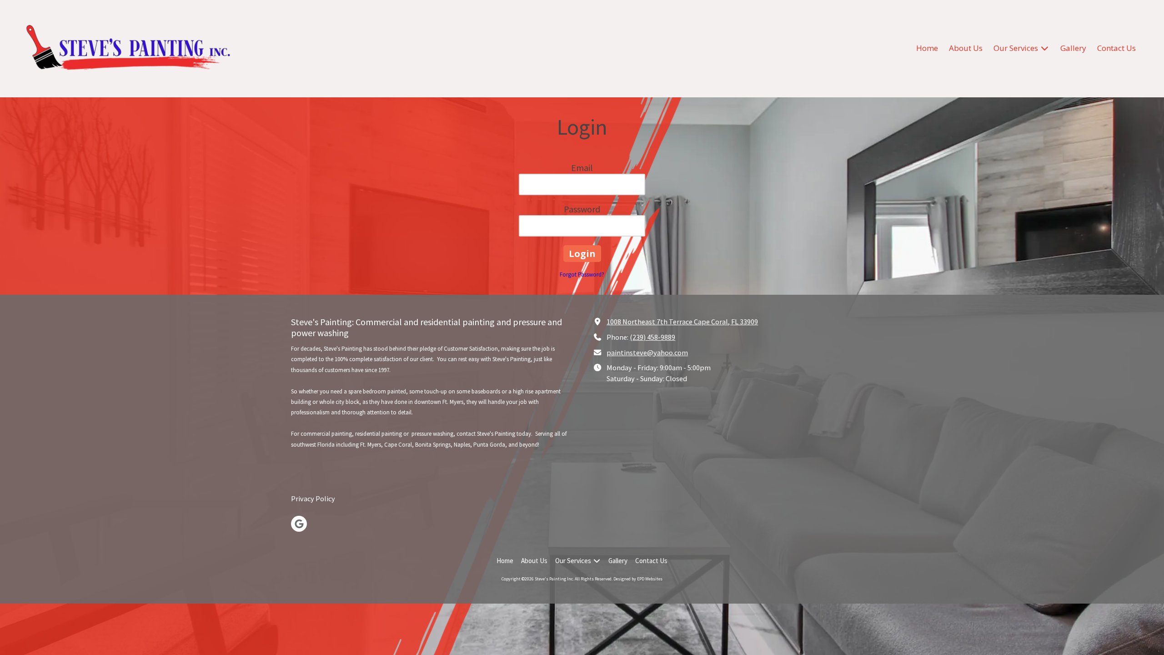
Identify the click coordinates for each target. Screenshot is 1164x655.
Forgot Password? (582, 274)
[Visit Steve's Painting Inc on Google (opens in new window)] (299, 524)
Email (582, 167)
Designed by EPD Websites (637, 579)
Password (582, 209)
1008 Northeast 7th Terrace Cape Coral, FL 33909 (682, 321)
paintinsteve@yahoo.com (647, 352)
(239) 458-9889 (652, 337)
